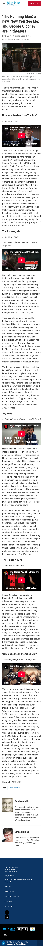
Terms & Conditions (12, 896)
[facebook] (7, 912)
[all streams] (40, 943)
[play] (3, 943)
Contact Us (8, 906)
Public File (8, 901)
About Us (8, 886)
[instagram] (7, 917)
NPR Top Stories (16, 788)
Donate (35, 3)
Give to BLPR (9, 891)
